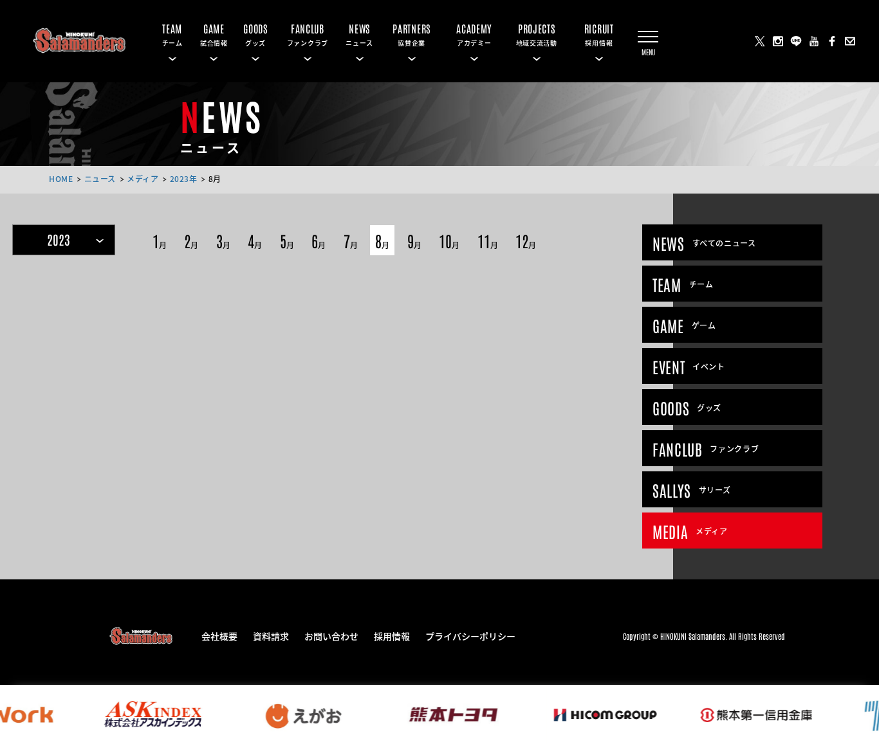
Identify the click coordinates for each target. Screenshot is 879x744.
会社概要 (219, 635)
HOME (61, 178)
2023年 (184, 178)
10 (449, 240)
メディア (142, 178)
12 (525, 240)
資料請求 (271, 635)
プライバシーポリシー (470, 635)
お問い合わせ (331, 635)
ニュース (100, 178)
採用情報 (392, 635)
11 (487, 240)
